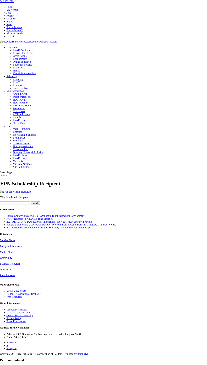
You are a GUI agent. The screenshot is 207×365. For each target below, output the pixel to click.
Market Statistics (21, 129)
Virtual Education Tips (24, 73)
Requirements (20, 58)
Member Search (14, 33)
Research (17, 131)
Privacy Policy (13, 318)
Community (6, 257)
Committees (19, 111)
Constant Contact (22, 143)
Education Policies (22, 64)
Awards (17, 117)
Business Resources (10, 263)
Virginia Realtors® (16, 291)
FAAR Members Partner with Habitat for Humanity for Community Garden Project (49, 227)
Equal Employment (16, 321)
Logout (10, 36)
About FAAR (20, 93)
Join (8, 12)
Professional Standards (24, 134)
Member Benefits (22, 96)
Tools (9, 126)
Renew (10, 15)
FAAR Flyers (20, 155)
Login (9, 7)
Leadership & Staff (22, 105)
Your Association (15, 91)
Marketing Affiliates (16, 309)
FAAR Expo (19, 120)
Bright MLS (19, 137)
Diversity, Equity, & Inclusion (28, 152)
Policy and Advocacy (11, 246)
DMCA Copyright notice (19, 312)
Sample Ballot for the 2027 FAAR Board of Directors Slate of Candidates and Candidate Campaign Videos (61, 224)
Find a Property (14, 27)
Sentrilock (18, 140)
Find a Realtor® (14, 30)
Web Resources (14, 296)
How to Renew (21, 102)
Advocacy (11, 76)
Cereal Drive (19, 123)
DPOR (16, 70)
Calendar (11, 18)
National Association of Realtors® (23, 293)
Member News (7, 240)
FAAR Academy (21, 50)
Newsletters (6, 269)
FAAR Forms (20, 158)
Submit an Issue (21, 88)
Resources (18, 85)
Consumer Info (20, 149)
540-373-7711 (7, 1)
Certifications (20, 56)
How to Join (19, 99)
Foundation (19, 108)
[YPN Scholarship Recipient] (15, 191)
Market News (7, 252)
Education (11, 47)
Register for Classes (23, 53)
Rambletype (83, 354)
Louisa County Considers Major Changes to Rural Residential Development (45, 215)
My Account (12, 9)
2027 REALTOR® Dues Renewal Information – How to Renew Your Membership (49, 221)
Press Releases (7, 275)
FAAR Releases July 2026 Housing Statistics (29, 218)
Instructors (18, 67)
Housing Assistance (23, 146)
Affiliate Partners (21, 114)
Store (9, 21)
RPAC (16, 82)
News (9, 24)
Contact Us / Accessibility (19, 315)
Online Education (22, 61)
